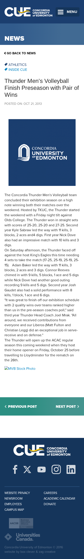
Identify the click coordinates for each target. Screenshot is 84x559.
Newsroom (13, 498)
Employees (13, 504)
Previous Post (22, 406)
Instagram (56, 469)
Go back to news (21, 53)
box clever (27, 552)
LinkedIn (71, 469)
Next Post (66, 406)
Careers (50, 493)
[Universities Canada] (42, 537)
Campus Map (14, 510)
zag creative (47, 552)
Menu (72, 12)
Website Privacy (17, 493)
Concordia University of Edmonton (28, 12)
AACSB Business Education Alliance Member (21, 523)
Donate (50, 504)
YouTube (41, 469)
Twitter (27, 469)
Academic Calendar (59, 498)
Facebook (15, 469)
